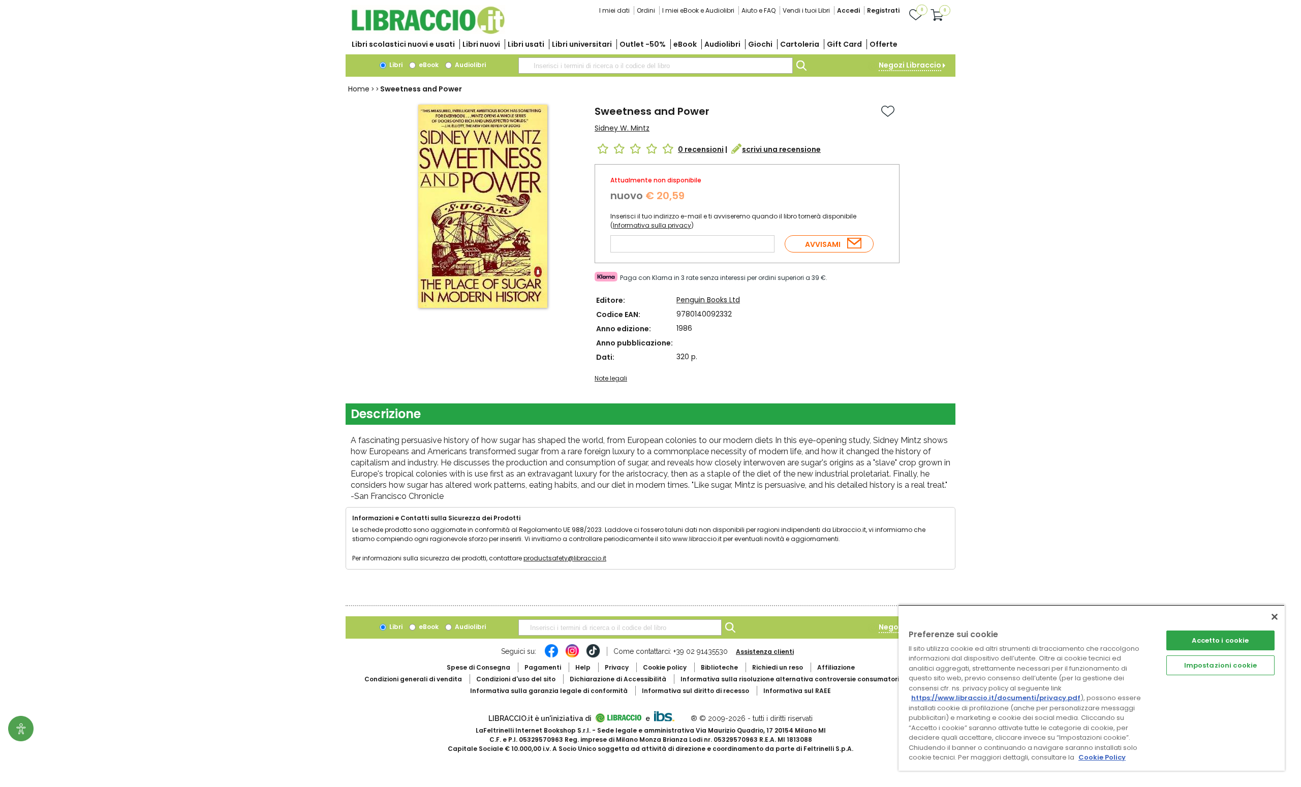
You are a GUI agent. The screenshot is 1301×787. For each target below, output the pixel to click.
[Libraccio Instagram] (572, 655)
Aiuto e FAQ (758, 10)
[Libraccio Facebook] (551, 655)
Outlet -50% (642, 44)
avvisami (823, 244)
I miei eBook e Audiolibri (698, 10)
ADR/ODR (808, 679)
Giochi (760, 44)
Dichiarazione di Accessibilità (618, 679)
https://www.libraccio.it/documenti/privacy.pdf (995, 698)
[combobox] (655, 65)
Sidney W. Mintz (622, 128)
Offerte (883, 44)
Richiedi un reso (777, 667)
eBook (685, 44)
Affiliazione (836, 667)
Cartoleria (799, 44)
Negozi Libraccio (910, 65)
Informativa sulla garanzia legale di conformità (549, 690)
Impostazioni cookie (1220, 665)
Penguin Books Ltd (708, 300)
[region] (1092, 688)
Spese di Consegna (478, 667)
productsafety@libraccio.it (564, 558)
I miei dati (614, 10)
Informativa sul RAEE (797, 690)
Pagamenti (542, 667)
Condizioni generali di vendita (413, 679)
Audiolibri (722, 44)
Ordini (646, 10)
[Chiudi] (1275, 617)
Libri (395, 64)
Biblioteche (719, 667)
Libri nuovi (481, 44)
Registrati (883, 10)
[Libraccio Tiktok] (593, 655)
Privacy (617, 667)
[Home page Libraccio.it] (428, 31)
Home (358, 89)
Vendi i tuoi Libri (806, 10)
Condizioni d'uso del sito (515, 679)
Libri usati (526, 44)
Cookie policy (665, 667)
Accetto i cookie (1220, 640)
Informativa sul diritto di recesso (695, 690)
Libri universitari (582, 44)
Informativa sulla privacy (652, 225)
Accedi (848, 10)
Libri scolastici (403, 44)
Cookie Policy (1102, 757)
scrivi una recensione (781, 149)
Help (583, 667)
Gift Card (844, 44)
